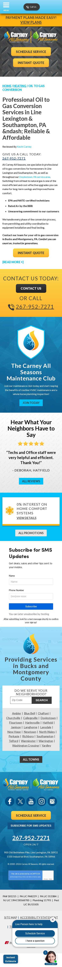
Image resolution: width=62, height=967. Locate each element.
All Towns (31, 759)
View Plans (31, 22)
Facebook (9, 801)
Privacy (46, 879)
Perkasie (14, 736)
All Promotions (31, 533)
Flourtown (15, 722)
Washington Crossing (25, 745)
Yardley (46, 745)
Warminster (28, 741)
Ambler (16, 713)
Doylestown (48, 718)
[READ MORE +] (13, 262)
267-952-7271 (14, 158)
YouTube (31, 801)
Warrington (46, 741)
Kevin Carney (24, 146)
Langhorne (30, 727)
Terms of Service (33, 876)
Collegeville (30, 718)
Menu (6, 10)
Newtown (30, 731)
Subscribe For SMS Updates (31, 825)
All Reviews (31, 481)
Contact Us (31, 288)
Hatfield (48, 722)
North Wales (47, 731)
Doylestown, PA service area (34, 176)
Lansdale (45, 727)
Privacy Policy (22, 876)
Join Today (31, 403)
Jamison (16, 727)
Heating (19, 86)
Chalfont (43, 713)
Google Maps (52, 801)
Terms (50, 879)
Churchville (13, 718)
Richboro (28, 736)
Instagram (41, 801)
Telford (13, 741)
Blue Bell (29, 713)
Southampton (45, 736)
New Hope (14, 731)
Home (6, 86)
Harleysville (32, 722)
